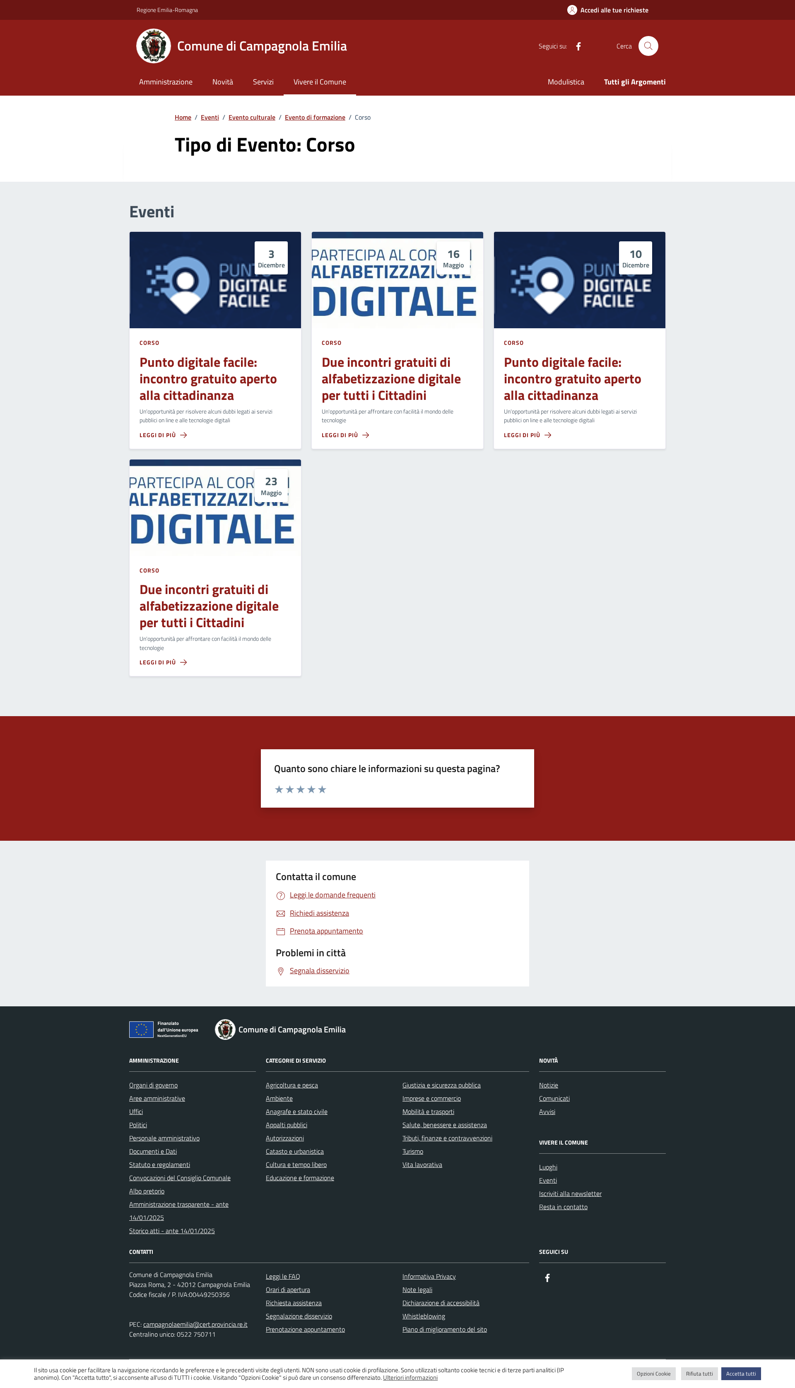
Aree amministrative (157, 1098)
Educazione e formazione (300, 1178)
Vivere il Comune (320, 81)
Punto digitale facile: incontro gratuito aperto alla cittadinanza (208, 379)
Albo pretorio (146, 1191)
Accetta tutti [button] (741, 1373)
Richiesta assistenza (294, 1303)
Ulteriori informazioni (410, 1377)
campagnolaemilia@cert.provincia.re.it (195, 1324)
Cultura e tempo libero (296, 1164)
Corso (149, 342)
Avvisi (547, 1111)
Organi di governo (153, 1085)
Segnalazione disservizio (299, 1316)
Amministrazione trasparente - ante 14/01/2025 (179, 1210)
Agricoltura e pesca (292, 1085)
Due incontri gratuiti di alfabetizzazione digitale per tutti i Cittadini (391, 379)
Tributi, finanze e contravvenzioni (447, 1138)
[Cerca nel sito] (648, 46)
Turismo (412, 1151)
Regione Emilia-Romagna (167, 9)
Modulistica (566, 81)
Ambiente (279, 1098)
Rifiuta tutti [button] (699, 1373)
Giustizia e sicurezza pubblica (441, 1085)
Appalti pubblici (286, 1125)
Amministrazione (166, 81)
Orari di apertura (288, 1289)
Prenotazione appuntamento (305, 1329)
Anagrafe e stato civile (297, 1111)
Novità (222, 81)
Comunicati (554, 1098)
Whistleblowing (423, 1316)
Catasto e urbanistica (295, 1151)
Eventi (548, 1180)
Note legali (417, 1289)
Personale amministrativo (164, 1138)
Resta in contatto (563, 1207)
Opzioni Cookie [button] (654, 1373)
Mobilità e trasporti (428, 1111)
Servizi (263, 81)
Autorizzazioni (285, 1138)
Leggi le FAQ (283, 1276)
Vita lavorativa (422, 1164)
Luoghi (548, 1167)
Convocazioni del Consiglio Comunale (180, 1178)
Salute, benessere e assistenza (444, 1125)
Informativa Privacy (429, 1276)
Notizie (548, 1085)
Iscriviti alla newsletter (570, 1193)
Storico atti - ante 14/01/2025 (172, 1231)
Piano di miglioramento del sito (444, 1329)
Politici (138, 1125)
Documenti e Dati (153, 1151)
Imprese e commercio (431, 1098)
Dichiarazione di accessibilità (440, 1303)
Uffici (136, 1111)
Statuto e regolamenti (159, 1164)
